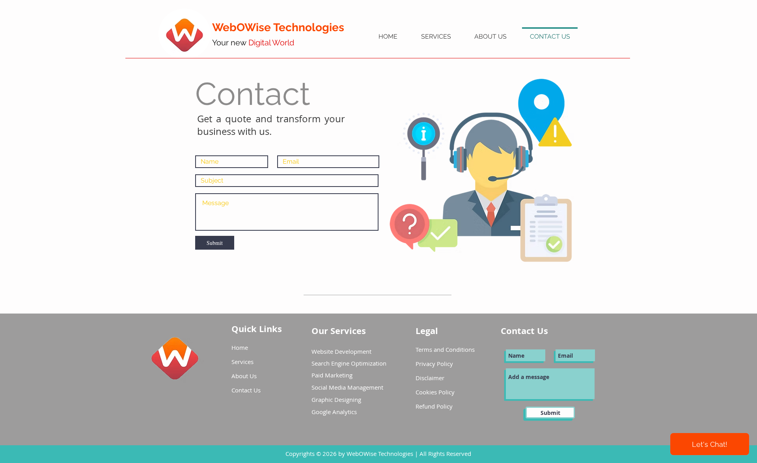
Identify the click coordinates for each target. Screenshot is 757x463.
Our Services (339, 331)
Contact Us (246, 390)
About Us (244, 376)
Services (242, 362)
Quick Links (256, 329)
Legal (427, 331)
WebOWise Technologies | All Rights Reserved (409, 453)
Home (239, 347)
